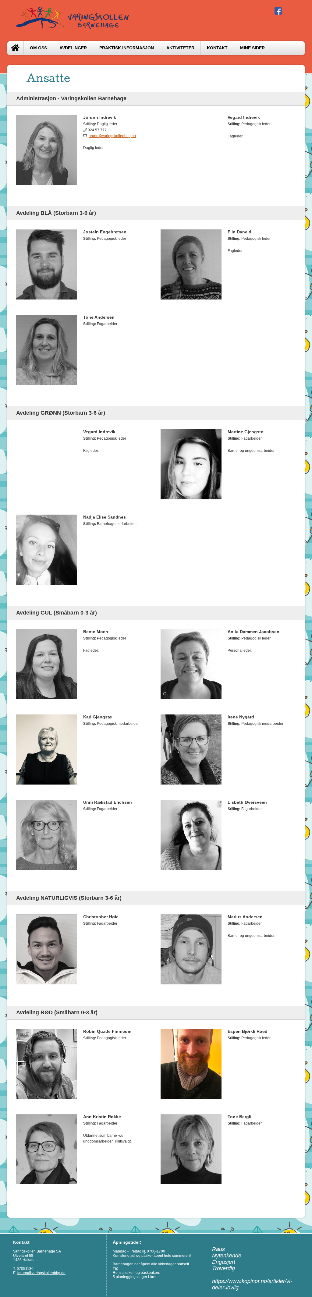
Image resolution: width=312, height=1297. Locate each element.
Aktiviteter (180, 48)
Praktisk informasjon (126, 48)
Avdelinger (73, 48)
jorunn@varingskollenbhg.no (112, 136)
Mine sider (252, 48)
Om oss (38, 48)
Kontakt (217, 48)
